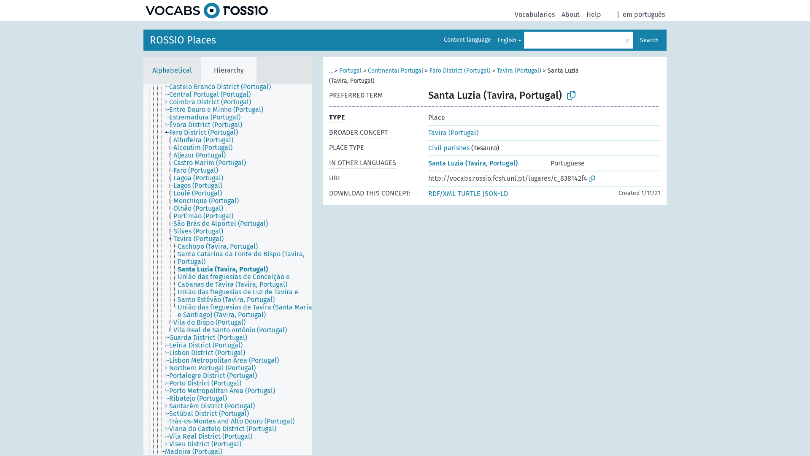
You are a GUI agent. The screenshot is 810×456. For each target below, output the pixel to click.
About (571, 15)
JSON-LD (495, 194)
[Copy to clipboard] (571, 95)
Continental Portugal (395, 70)
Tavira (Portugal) (519, 70)
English (506, 40)
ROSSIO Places (183, 40)
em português (644, 15)
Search (649, 40)
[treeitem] (223, 87)
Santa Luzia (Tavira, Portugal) (473, 163)
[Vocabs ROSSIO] (206, 10)
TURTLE (469, 194)
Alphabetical (172, 70)
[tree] (227, 269)
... (331, 70)
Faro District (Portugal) (460, 70)
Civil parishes (449, 148)
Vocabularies (535, 15)
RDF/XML (442, 194)
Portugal (350, 70)
